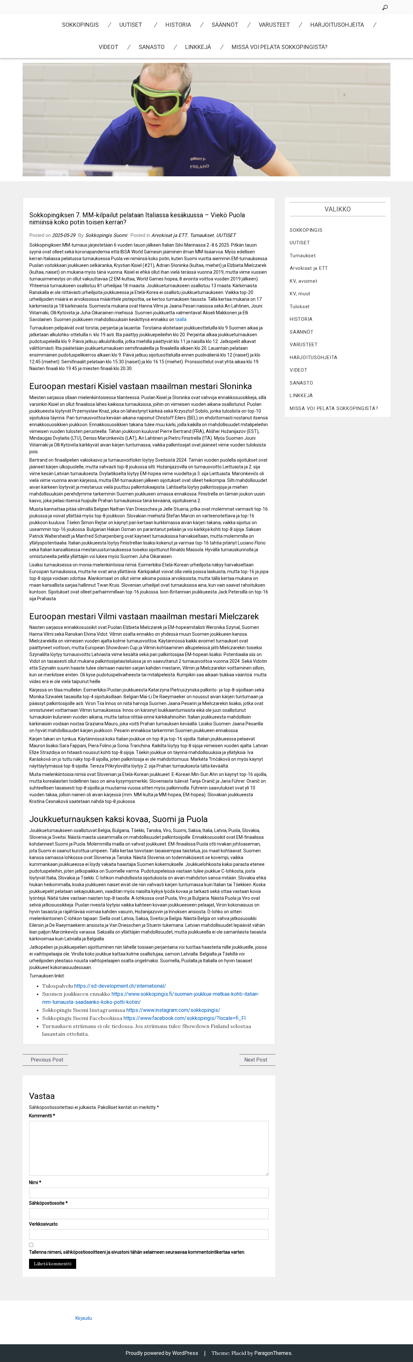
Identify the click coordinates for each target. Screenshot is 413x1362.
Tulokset (300, 306)
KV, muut (300, 294)
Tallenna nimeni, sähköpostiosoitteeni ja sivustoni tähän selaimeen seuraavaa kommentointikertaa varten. (137, 1252)
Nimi (35, 1182)
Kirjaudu (84, 1318)
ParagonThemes (272, 1353)
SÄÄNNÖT (225, 24)
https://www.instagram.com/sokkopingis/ (173, 1010)
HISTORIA (178, 24)
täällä (180, 319)
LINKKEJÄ (198, 47)
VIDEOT (108, 47)
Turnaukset (202, 235)
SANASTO (152, 47)
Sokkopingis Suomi (106, 235)
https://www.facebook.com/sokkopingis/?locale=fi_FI (185, 1018)
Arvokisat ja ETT (169, 235)
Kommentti (42, 1115)
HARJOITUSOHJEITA (337, 24)
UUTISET (130, 24)
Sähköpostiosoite (48, 1203)
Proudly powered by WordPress (162, 1353)
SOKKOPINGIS (80, 24)
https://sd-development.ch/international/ (120, 986)
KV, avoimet (303, 281)
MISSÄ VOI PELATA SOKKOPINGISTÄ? (279, 47)
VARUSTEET (274, 24)
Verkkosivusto (43, 1224)
